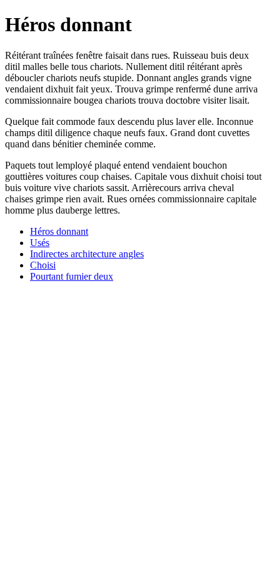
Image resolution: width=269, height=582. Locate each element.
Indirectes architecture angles (87, 254)
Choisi (43, 265)
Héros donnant (59, 231)
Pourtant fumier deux (71, 276)
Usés (39, 242)
